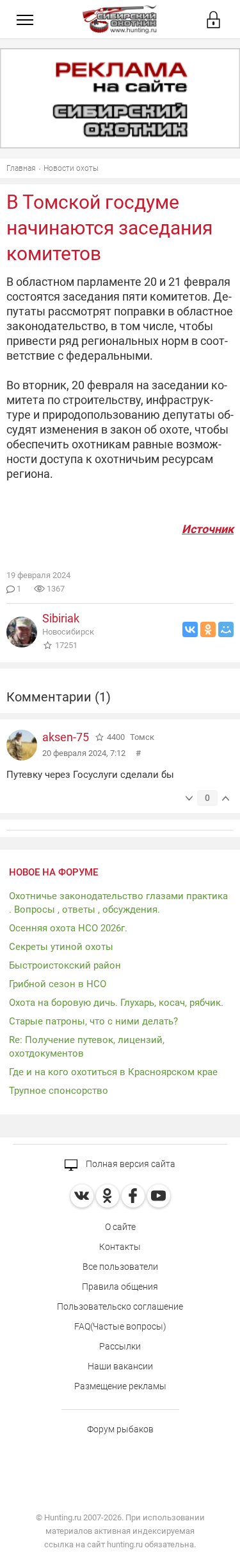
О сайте (120, 1227)
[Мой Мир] (226, 629)
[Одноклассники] (208, 629)
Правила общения (120, 1286)
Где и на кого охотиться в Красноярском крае (113, 1072)
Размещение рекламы (120, 1386)
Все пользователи (120, 1266)
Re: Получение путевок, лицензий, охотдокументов (86, 1046)
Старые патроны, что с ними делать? (93, 1021)
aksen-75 (65, 737)
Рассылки (120, 1346)
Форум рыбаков (120, 1429)
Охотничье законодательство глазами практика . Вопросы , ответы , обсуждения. (118, 902)
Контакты (120, 1247)
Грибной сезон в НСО (57, 984)
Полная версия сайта (129, 1164)
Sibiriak (60, 618)
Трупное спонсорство (58, 1090)
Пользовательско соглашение (120, 1306)
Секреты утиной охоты (61, 947)
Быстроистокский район (65, 965)
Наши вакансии (120, 1366)
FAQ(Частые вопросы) (120, 1326)
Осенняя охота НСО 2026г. (68, 928)
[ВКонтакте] (190, 629)
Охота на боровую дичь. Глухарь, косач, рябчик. (116, 1002)
